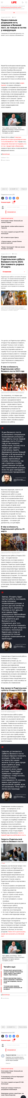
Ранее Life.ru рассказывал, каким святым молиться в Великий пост (13, 934)
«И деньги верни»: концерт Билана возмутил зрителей (11, 242)
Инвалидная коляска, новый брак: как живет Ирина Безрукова (12, 1094)
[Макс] (6, 198)
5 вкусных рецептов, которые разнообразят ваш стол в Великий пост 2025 (13, 139)
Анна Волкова (6, 998)
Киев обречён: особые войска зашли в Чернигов (12, 227)
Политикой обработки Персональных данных (11, 7)
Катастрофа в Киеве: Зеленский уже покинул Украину (12, 221)
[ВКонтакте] (13, 198)
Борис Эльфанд (6, 160)
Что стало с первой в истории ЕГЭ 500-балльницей (12, 232)
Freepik (3, 863)
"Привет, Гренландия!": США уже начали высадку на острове (13, 248)
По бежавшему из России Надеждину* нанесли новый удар (12, 1077)
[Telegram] (10, 198)
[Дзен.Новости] (2, 198)
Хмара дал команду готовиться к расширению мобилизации (11, 1088)
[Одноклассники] (17, 198)
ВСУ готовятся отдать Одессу (10, 237)
